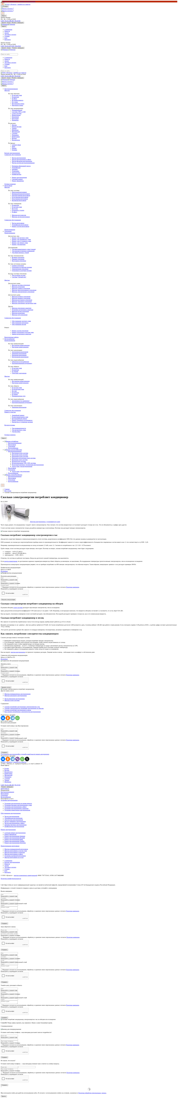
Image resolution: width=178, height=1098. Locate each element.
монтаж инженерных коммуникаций (25, 875)
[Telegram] (11, 24)
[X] (27, 759)
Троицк (6, 780)
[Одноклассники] (8, 718)
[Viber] (17, 759)
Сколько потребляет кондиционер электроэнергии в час (22, 707)
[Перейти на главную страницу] (17, 4)
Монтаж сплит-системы (12, 700)
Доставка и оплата (10, 34)
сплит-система (18, 607)
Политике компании (72, 587)
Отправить (4, 752)
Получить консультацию (8, 599)
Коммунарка (8, 773)
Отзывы (7, 36)
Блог (5, 38)
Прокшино (7, 777)
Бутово (6, 768)
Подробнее (4, 571)
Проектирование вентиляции (10, 846)
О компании (8, 29)
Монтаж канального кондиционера (15, 695)
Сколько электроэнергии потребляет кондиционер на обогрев (24, 708)
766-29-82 (15, 21)
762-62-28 (6, 21)
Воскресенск (8, 772)
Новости (7, 31)
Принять (3, 1096)
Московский (8, 775)
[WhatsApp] (17, 718)
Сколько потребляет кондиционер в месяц (17, 710)
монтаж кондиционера (18, 652)
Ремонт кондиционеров (8, 829)
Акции (6, 33)
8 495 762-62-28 (6, 785)
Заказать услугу (6, 687)
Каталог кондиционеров (12, 862)
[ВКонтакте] (3, 718)
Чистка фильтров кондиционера (14, 699)
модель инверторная (10, 561)
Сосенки (7, 778)
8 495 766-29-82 (15, 785)
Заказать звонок (6, 22)
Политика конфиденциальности (11, 878)
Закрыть (3, 15)
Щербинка (7, 782)
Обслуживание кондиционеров (11, 813)
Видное (6, 770)
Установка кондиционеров (9, 800)
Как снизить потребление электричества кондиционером (22, 712)
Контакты (7, 39)
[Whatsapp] (4, 24)
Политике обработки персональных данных (92, 1093)
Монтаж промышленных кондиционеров (17, 694)
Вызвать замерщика (17, 22)
